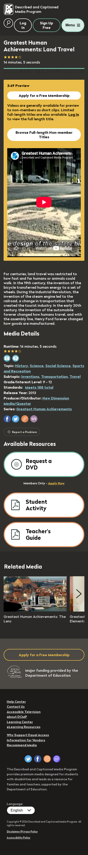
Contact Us (16, 707)
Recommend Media (22, 745)
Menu (70, 25)
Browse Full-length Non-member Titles (44, 134)
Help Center (16, 702)
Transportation (54, 376)
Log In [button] (23, 25)
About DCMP (17, 717)
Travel (75, 376)
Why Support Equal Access (28, 735)
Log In (73, 114)
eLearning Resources (23, 727)
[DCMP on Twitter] (28, 758)
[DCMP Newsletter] (56, 758)
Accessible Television (24, 712)
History (21, 365)
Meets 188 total (39, 387)
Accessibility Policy (18, 837)
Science (37, 365)
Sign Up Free (46, 25)
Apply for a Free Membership (44, 95)
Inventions (30, 376)
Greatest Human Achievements (44, 409)
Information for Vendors (26, 740)
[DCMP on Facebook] (37, 758)
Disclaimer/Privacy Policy (22, 831)
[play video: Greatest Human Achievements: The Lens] (35, 610)
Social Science (58, 365)
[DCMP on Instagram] (47, 758)
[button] (7, 418)
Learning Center (20, 722)
